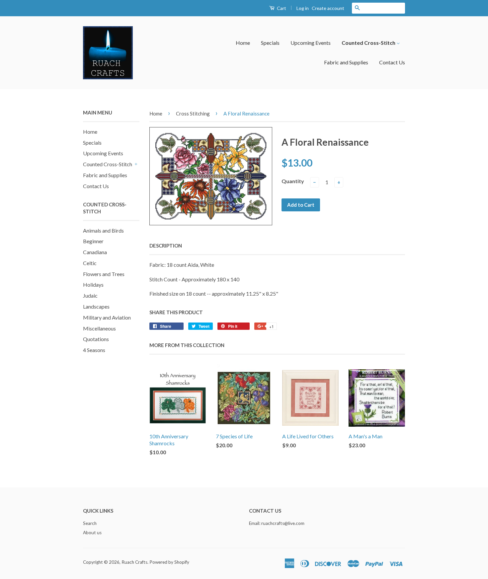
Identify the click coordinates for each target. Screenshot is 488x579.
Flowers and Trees (103, 274)
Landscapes (96, 306)
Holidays (93, 284)
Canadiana (95, 252)
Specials (270, 42)
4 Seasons (94, 350)
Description (165, 246)
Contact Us (392, 62)
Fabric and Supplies (346, 62)
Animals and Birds (103, 230)
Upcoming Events (310, 42)
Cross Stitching (193, 113)
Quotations (96, 339)
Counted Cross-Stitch (369, 42)
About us (92, 532)
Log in (302, 8)
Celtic (90, 263)
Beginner (93, 241)
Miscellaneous (99, 328)
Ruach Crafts (134, 562)
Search (90, 523)
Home (243, 42)
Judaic (90, 295)
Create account (328, 8)
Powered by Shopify (169, 562)
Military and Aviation (107, 317)
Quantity (293, 181)
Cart (281, 8)
